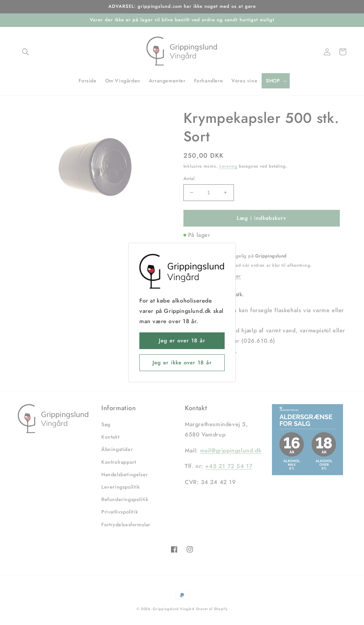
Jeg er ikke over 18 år (182, 362)
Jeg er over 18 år (182, 340)
